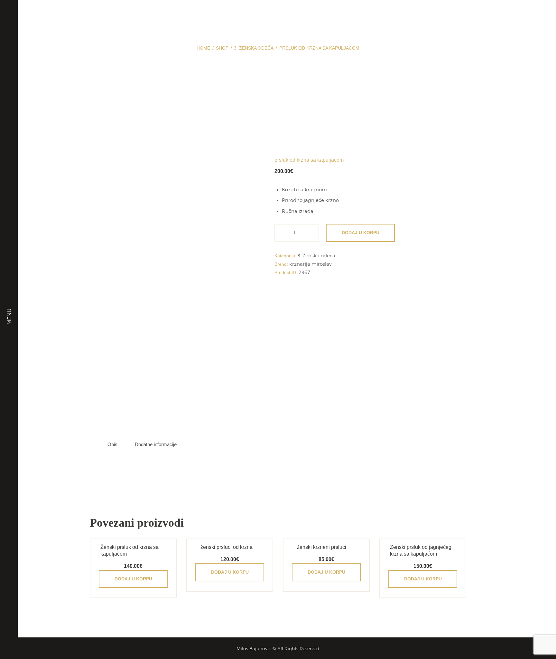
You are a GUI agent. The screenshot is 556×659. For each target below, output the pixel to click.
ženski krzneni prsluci (321, 547)
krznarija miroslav (310, 264)
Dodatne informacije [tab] (156, 444)
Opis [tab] (112, 444)
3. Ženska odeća (253, 48)
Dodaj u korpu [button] (133, 578)
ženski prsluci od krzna (226, 547)
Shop (222, 48)
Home (203, 48)
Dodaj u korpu (360, 232)
